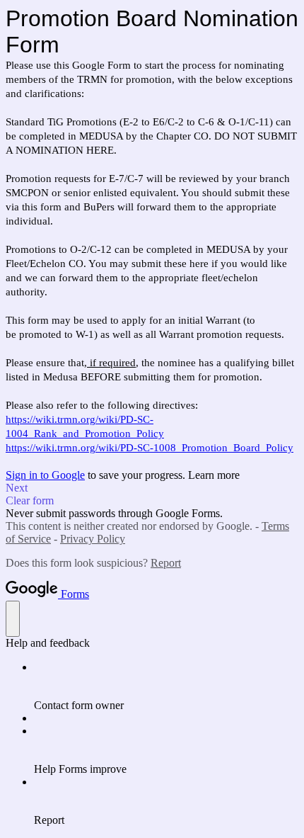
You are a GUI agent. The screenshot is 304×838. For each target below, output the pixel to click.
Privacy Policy (92, 539)
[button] (152, 488)
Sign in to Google (45, 475)
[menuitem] (166, 686)
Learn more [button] (214, 475)
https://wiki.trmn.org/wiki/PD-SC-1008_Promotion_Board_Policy (149, 447)
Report (166, 563)
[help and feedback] (13, 619)
